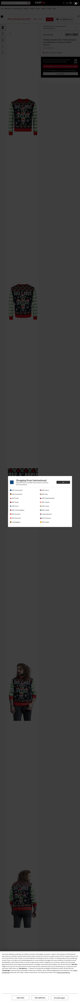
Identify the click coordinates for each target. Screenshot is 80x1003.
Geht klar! (20, 998)
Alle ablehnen (40, 998)
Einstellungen (59, 998)
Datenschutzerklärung (63, 972)
